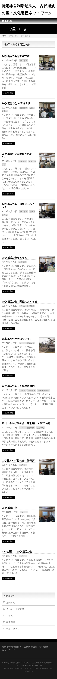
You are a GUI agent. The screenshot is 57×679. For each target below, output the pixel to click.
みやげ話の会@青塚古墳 (15, 56)
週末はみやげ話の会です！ (17, 338)
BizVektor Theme (34, 668)
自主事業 (23, 61)
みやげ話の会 (9, 507)
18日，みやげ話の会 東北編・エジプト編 (26, 423)
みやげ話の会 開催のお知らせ (19, 301)
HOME (4, 36)
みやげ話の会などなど (14, 257)
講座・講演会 (43, 390)
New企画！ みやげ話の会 (17, 551)
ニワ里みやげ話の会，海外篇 (18, 460)
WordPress (19, 668)
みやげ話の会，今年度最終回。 (19, 386)
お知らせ (10, 602)
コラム (22, 390)
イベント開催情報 (27, 306)
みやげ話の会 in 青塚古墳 (16, 103)
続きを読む (9, 93)
